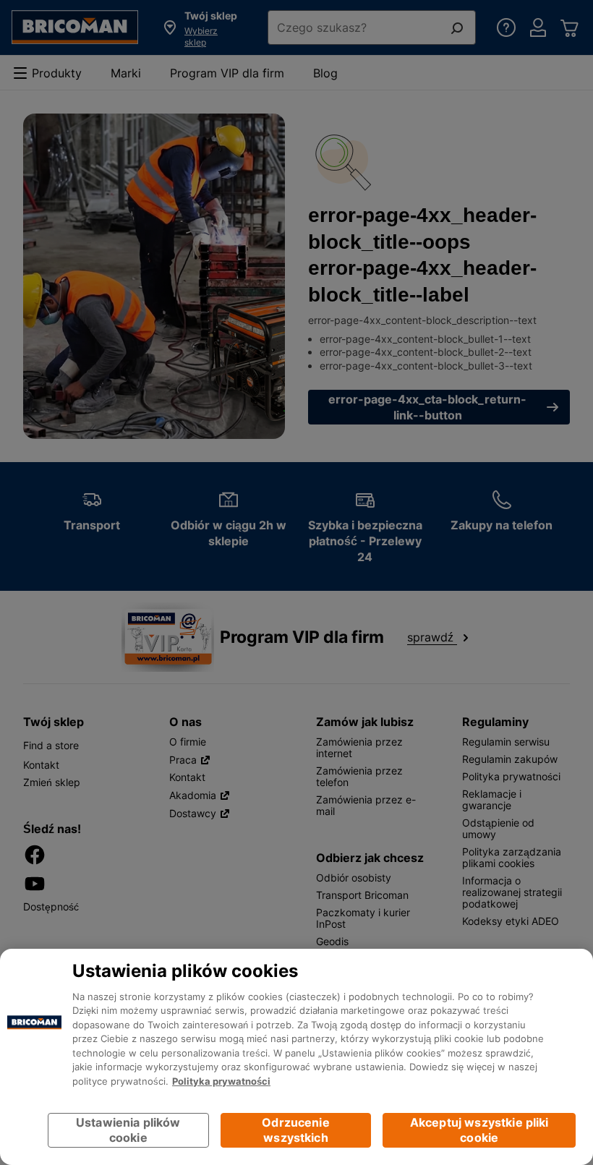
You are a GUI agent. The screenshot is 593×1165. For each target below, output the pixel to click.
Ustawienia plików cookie (128, 1130)
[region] (296, 1057)
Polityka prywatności (221, 1081)
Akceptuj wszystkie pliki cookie (479, 1130)
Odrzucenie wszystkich (296, 1130)
